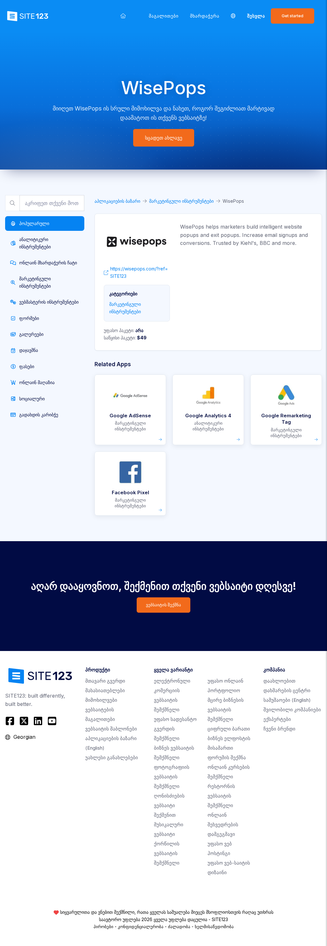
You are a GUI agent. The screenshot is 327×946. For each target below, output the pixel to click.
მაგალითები (164, 16)
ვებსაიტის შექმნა (163, 604)
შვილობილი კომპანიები (292, 710)
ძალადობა (179, 926)
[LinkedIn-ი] (38, 721)
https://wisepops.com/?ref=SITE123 (139, 272)
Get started (292, 15)
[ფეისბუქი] (10, 721)
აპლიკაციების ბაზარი (117, 201)
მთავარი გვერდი (105, 681)
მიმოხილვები (101, 700)
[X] (24, 721)
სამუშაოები (287, 700)
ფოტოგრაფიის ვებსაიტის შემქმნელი (171, 776)
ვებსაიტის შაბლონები (111, 729)
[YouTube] (52, 721)
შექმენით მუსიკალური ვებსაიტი (168, 824)
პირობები (103, 926)
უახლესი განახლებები (111, 757)
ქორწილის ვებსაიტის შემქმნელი (166, 853)
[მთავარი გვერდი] (123, 16)
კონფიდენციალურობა (141, 926)
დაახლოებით (279, 681)
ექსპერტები (277, 719)
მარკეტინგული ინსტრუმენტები (181, 201)
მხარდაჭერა (204, 16)
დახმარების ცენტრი (286, 690)
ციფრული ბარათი (229, 729)
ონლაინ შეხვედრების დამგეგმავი (223, 824)
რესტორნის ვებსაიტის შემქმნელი (221, 795)
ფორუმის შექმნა (227, 757)
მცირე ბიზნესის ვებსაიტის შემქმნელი (226, 709)
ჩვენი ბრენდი (279, 729)
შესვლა (256, 16)
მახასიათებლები (105, 690)
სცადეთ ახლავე (163, 138)
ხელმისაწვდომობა (214, 926)
